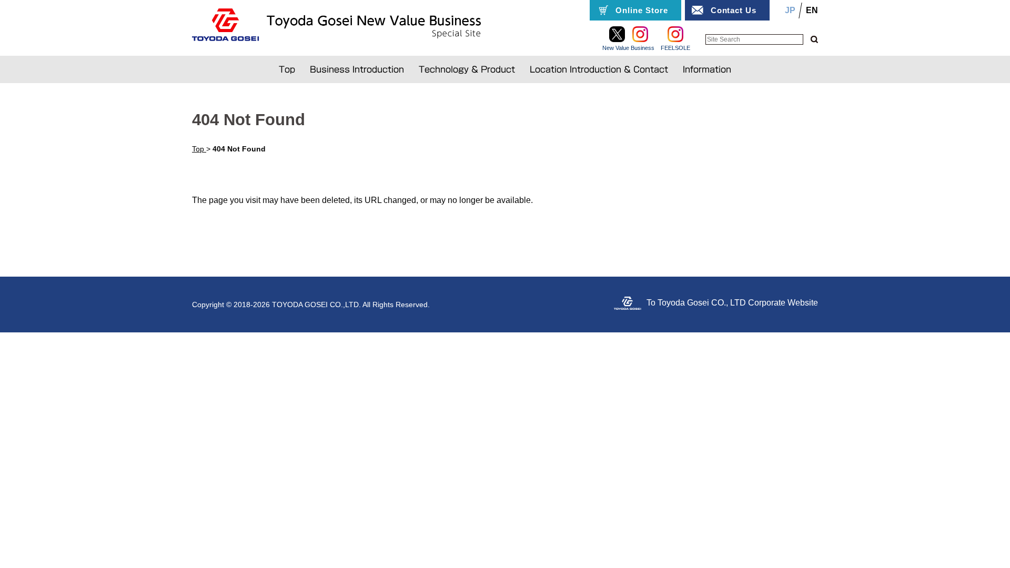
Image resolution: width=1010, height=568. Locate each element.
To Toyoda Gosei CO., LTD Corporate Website (732, 302)
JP (790, 10)
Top (287, 69)
